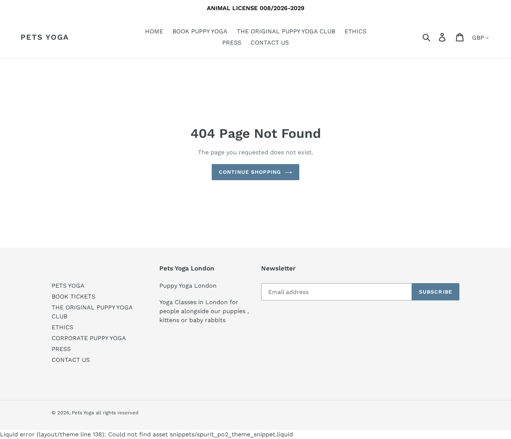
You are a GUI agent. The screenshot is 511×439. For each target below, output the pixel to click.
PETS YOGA (68, 285)
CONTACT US (71, 359)
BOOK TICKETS (73, 296)
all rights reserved (117, 412)
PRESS (61, 348)
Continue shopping (250, 172)
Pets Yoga (45, 37)
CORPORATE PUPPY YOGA (89, 338)
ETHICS (62, 327)
